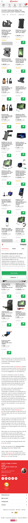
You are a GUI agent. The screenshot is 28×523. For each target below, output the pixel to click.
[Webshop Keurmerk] (14, 520)
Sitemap (23, 509)
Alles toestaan (14, 273)
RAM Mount (18, 366)
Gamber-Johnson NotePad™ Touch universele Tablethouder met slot (7, 285)
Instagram (6, 478)
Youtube (16, 478)
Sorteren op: (13, 14)
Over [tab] (23, 248)
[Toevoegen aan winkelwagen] (23, 42)
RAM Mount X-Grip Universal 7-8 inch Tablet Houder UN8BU (7, 60)
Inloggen (15, 6)
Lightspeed (14, 517)
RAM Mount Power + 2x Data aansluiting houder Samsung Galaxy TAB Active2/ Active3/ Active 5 (21, 173)
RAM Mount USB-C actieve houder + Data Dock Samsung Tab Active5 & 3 (7, 172)
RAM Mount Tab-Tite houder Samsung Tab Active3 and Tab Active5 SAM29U (21, 60)
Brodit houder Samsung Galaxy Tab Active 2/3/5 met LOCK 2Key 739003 (7, 116)
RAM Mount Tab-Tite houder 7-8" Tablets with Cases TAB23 (21, 31)
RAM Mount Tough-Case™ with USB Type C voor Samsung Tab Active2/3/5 (7, 230)
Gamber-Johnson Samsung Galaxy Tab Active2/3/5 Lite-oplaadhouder (21, 144)
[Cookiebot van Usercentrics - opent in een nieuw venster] (20, 245)
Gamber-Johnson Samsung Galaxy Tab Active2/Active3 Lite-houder (21, 88)
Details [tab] (14, 248)
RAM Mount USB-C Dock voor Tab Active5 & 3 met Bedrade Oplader (20, 230)
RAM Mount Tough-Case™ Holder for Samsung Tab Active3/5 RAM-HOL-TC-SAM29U (7, 32)
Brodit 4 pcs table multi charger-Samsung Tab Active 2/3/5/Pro (7, 342)
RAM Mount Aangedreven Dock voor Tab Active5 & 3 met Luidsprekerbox (21, 313)
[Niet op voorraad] (7, 43)
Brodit (20, 368)
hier (3, 443)
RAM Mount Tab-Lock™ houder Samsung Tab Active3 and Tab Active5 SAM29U (21, 202)
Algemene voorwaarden (9, 509)
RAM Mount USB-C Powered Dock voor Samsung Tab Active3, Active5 (21, 116)
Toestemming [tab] (5, 248)
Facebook (2, 478)
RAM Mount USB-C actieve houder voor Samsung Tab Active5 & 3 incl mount (21, 285)
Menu (4, 6)
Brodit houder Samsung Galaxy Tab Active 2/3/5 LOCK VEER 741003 (7, 88)
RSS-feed (18, 509)
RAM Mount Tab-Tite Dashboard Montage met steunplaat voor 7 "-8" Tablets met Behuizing (7, 144)
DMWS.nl (25, 517)
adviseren (10, 453)
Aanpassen (13, 277)
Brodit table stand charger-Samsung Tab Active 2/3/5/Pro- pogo (7, 201)
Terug (2, 1)
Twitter (9, 478)
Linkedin (12, 478)
